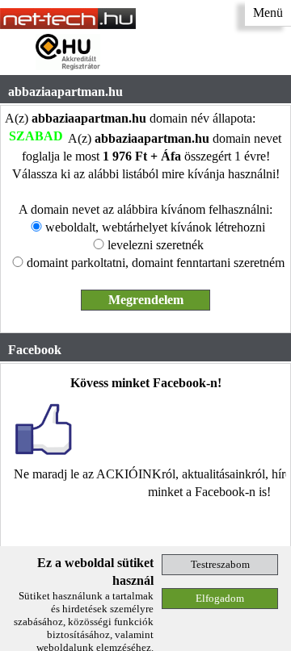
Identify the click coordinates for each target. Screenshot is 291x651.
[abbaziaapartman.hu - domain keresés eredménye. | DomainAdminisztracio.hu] (68, 24)
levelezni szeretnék (156, 245)
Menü (268, 12)
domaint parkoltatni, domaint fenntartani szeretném (156, 262)
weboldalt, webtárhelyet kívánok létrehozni (155, 227)
